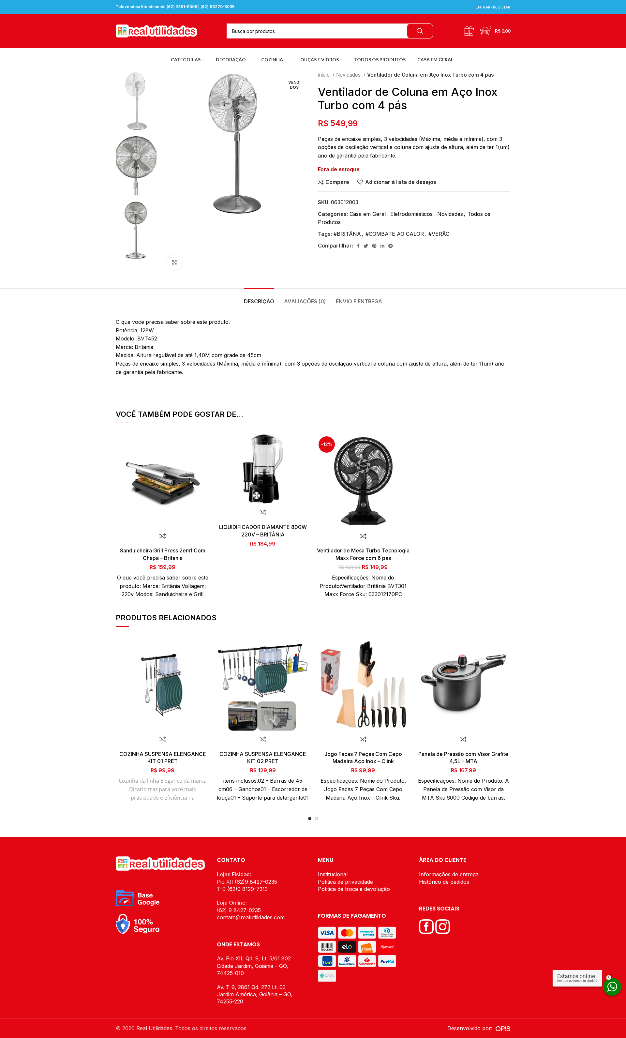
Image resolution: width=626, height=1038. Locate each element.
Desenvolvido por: (471, 1028)
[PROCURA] (420, 30)
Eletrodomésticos (411, 214)
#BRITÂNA (347, 234)
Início (324, 75)
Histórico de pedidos (444, 882)
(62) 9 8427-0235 (239, 910)
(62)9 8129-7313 (247, 889)
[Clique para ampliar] (174, 262)
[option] (136, 101)
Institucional (333, 874)
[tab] (259, 298)
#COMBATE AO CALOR (394, 234)
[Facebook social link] (358, 246)
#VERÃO (439, 234)
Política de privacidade (345, 882)
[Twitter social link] (366, 246)
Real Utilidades (154, 1028)
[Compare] (163, 536)
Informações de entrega (449, 874)
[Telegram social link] (390, 246)
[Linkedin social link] (382, 246)
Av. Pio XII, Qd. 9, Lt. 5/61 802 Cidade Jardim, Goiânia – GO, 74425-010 (254, 965)
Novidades (349, 75)
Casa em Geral (368, 214)
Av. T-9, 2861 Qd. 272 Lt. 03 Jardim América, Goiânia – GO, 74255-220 (254, 994)
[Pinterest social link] (374, 246)
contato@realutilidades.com (251, 917)
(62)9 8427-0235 (256, 882)
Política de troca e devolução (354, 889)
